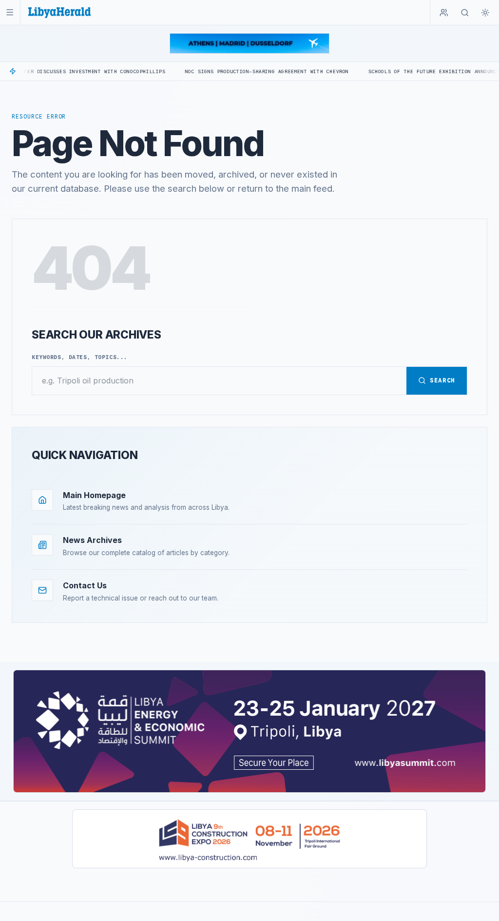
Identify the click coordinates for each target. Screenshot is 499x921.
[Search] (465, 12)
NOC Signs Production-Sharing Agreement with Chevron (240, 71)
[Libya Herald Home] (59, 12)
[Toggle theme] (485, 12)
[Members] (444, 12)
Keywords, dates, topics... (80, 357)
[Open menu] (10, 12)
